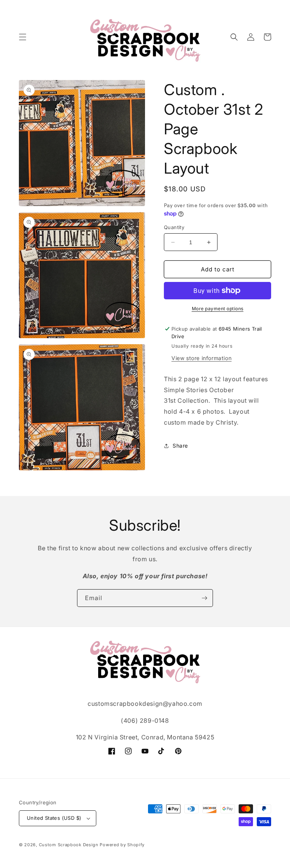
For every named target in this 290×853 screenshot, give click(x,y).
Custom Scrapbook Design (69, 844)
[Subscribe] (204, 598)
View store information (201, 358)
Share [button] (180, 445)
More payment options (218, 308)
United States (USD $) (54, 818)
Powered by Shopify (122, 844)
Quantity (174, 227)
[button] (22, 37)
